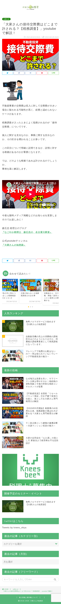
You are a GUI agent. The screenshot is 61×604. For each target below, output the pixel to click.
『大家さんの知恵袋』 (14, 245)
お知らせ (6, 19)
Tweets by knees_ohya (14, 527)
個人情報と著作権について (28, 597)
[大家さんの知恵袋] (31, 8)
